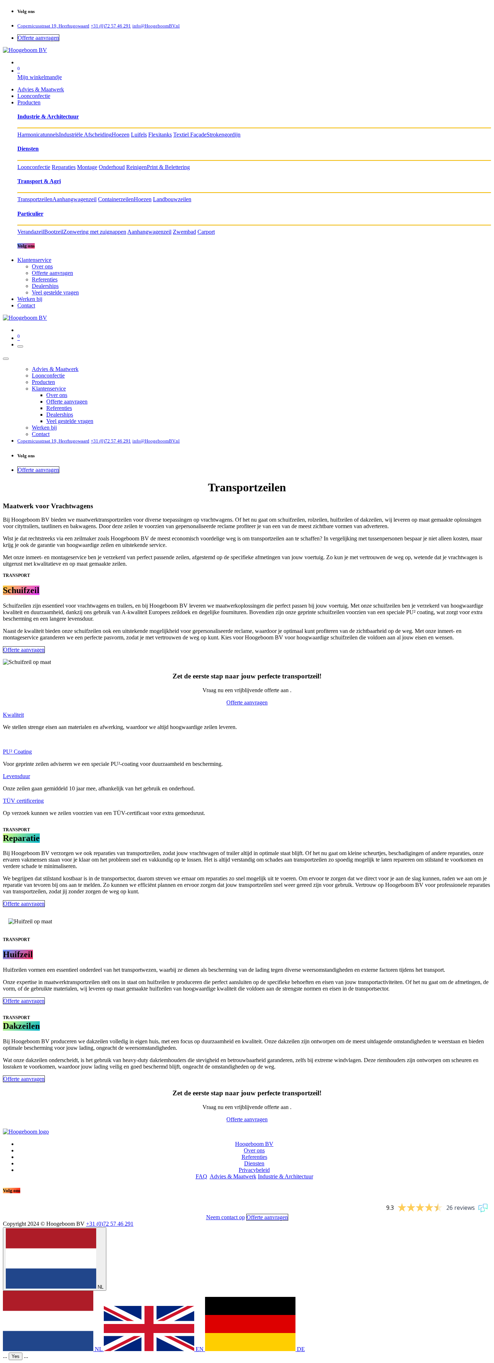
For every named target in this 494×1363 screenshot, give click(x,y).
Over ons (254, 1150)
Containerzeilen (116, 199)
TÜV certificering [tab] (23, 801)
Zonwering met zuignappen (94, 232)
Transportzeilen (34, 199)
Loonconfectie (33, 167)
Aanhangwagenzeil (74, 199)
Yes (16, 1356)
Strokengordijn (223, 134)
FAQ (201, 1176)
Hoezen (120, 134)
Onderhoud (112, 167)
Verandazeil (30, 232)
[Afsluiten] (6, 359)
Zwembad (184, 232)
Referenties (254, 1157)
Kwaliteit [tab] (13, 715)
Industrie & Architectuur (285, 1176)
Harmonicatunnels (38, 134)
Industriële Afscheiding (85, 134)
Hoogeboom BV (254, 1144)
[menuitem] (40, 89)
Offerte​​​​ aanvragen (23, 904)
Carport (206, 232)
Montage (87, 167)
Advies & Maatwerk (233, 1176)
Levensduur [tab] (16, 776)
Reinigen (136, 167)
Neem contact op (225, 1217)
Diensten (254, 1163)
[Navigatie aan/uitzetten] (20, 346)
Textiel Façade (189, 134)
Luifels (139, 134)
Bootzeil (53, 232)
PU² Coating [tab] (17, 752)
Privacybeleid (254, 1170)
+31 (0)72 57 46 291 (109, 1224)
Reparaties (64, 167)
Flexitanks (160, 134)
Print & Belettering (168, 167)
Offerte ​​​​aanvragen (23, 650)
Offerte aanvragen (38, 38)
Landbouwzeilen (172, 199)
